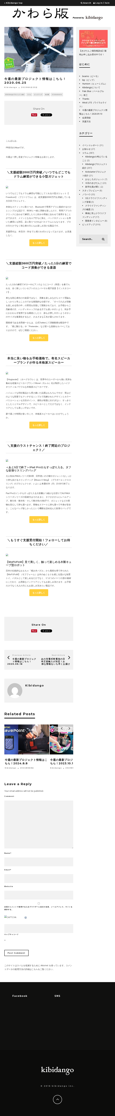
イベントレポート (90, 145)
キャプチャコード (11, 934)
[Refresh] (25, 917)
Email (7, 870)
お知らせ (86, 149)
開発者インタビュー (94, 220)
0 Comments (57, 94)
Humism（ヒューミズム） (94, 83)
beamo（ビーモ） (91, 76)
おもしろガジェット (94, 179)
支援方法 (86, 121)
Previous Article (21, 655)
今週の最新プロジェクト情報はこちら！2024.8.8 (26, 761)
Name (7, 853)
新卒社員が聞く (92, 186)
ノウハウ (86, 194)
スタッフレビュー (90, 190)
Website (8, 886)
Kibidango (10, 88)
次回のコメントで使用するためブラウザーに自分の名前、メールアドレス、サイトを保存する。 (38, 908)
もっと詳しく (38, 243)
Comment (9, 796)
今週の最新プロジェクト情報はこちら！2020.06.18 (21, 661)
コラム (29, 94)
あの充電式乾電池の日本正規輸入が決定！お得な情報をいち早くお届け (55, 661)
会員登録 (86, 117)
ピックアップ (38, 94)
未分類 (47, 94)
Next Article (58, 655)
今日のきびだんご (93, 183)
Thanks (85, 98)
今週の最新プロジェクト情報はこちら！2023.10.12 (71, 761)
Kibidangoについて (91, 87)
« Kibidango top (13, 3)
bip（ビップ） (89, 79)
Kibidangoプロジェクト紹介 (14, 94)
